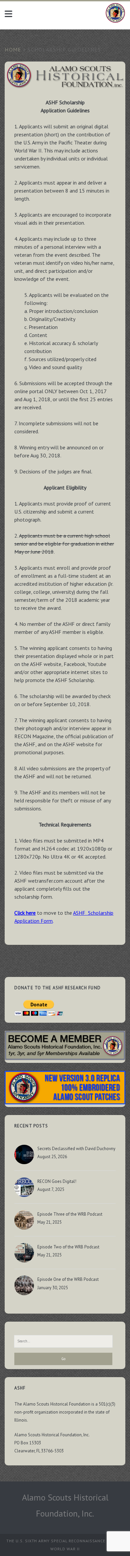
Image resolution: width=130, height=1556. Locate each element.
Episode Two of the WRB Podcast (68, 1247)
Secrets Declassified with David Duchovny (76, 1148)
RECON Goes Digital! (56, 1181)
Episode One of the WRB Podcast (68, 1279)
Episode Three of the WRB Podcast (69, 1214)
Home (13, 49)
